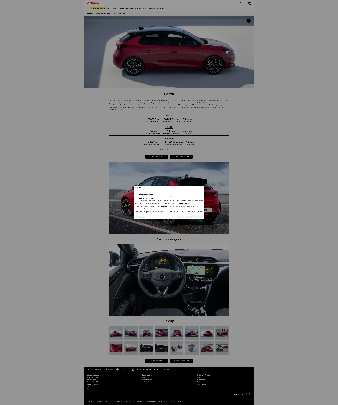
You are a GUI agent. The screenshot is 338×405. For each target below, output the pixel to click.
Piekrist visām (198, 217)
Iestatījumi (180, 217)
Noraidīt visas (189, 217)
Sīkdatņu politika (140, 217)
